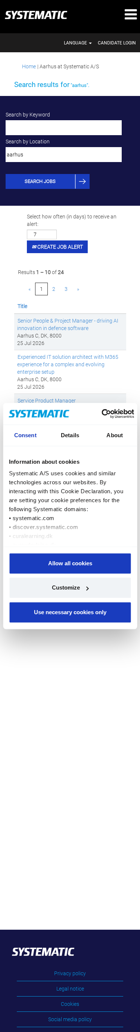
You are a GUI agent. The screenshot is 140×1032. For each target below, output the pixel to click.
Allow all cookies (70, 563)
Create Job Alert (59, 247)
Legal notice (70, 989)
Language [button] (76, 43)
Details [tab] (70, 435)
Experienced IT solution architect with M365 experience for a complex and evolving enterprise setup (67, 364)
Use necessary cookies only (70, 612)
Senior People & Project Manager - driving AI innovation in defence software (67, 324)
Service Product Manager (47, 401)
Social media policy (70, 1019)
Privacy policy (70, 973)
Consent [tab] (25, 435)
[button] (116, 14)
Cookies (70, 1004)
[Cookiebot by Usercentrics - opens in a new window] (103, 413)
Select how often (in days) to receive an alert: (71, 220)
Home (29, 66)
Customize (66, 587)
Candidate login (117, 43)
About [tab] (114, 435)
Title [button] (22, 306)
